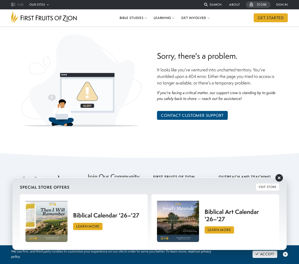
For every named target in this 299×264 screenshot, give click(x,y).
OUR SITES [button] (37, 5)
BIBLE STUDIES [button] (131, 18)
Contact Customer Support (192, 115)
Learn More (88, 226)
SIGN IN (282, 5)
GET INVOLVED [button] (193, 18)
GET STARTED (271, 17)
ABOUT (234, 5)
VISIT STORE (268, 187)
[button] (213, 5)
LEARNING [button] (162, 18)
